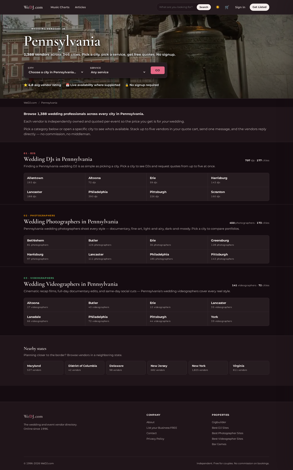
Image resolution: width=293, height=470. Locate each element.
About (150, 422)
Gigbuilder (219, 422)
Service (95, 67)
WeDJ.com (30, 102)
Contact (151, 433)
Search (204, 7)
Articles (80, 7)
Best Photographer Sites (227, 433)
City (31, 67)
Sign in (240, 7)
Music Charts (60, 7)
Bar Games (219, 444)
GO (157, 70)
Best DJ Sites (220, 427)
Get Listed (259, 7)
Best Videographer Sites (227, 438)
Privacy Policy (155, 438)
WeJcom (33, 7)
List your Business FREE (161, 427)
